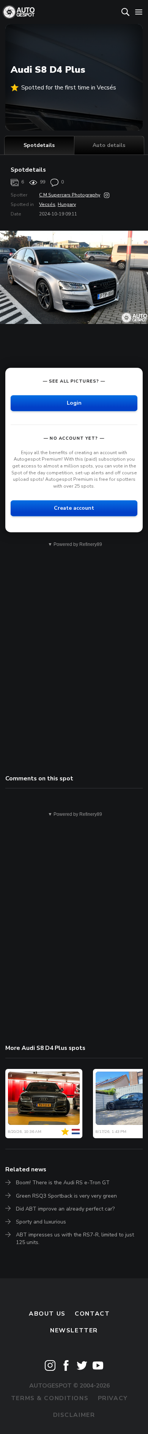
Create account (74, 508)
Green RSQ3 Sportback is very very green (66, 1196)
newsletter (74, 1330)
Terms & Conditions (49, 1398)
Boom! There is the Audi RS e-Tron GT (63, 1182)
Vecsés (47, 204)
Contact (92, 1314)
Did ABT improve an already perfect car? (65, 1208)
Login (74, 403)
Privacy (113, 1398)
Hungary (67, 204)
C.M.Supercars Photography (69, 195)
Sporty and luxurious (41, 1221)
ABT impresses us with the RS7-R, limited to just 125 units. (75, 1238)
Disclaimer (74, 1415)
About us (47, 1314)
